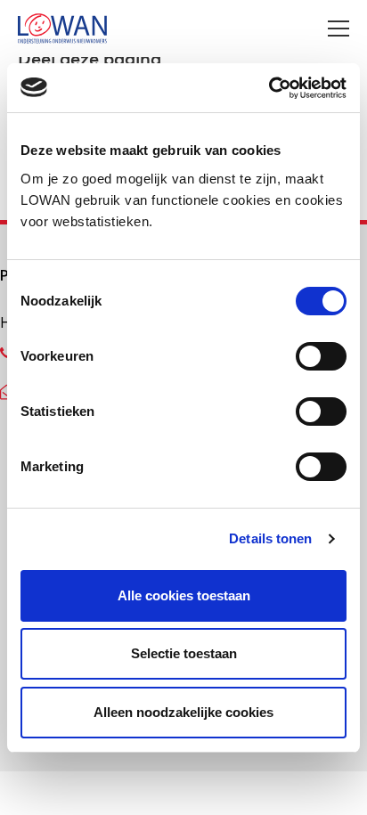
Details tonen (270, 538)
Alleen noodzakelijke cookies (183, 712)
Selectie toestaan (184, 653)
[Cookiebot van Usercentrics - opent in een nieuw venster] (269, 88)
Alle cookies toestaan (184, 595)
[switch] (321, 356)
